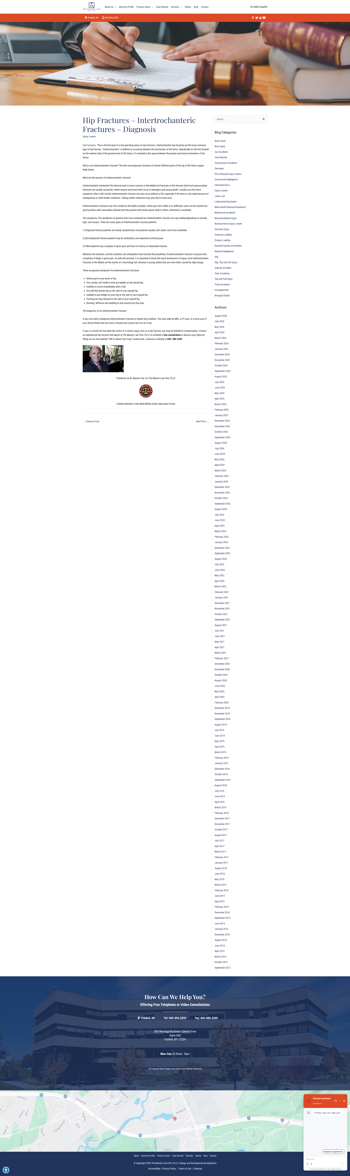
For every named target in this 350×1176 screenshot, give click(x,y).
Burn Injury (220, 146)
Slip (216, 256)
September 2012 (222, 967)
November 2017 (222, 824)
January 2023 (221, 542)
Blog (205, 1155)
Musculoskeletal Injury (225, 218)
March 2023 (220, 531)
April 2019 (219, 746)
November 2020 (222, 669)
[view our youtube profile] (264, 17)
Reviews (189, 1155)
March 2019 (220, 752)
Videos (198, 1155)
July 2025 (219, 382)
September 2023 (222, 503)
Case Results (221, 157)
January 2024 (221, 481)
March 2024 (220, 470)
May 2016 (219, 879)
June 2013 (220, 945)
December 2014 (222, 912)
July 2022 (219, 564)
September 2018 (222, 779)
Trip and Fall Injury (224, 279)
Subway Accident (223, 268)
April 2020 (219, 697)
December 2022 (222, 547)
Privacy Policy (169, 1168)
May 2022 (219, 575)
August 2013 (221, 940)
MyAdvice (211, 1163)
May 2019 (219, 741)
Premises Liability (223, 234)
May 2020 (219, 691)
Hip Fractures (89, 145)
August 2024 (221, 443)
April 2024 (219, 465)
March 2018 (220, 807)
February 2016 (222, 890)
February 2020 (222, 702)
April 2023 (219, 525)
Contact (213, 1155)
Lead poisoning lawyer (225, 201)
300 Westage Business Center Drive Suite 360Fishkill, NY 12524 (175, 1035)
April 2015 (219, 901)
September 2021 (222, 619)
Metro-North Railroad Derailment (230, 207)
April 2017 (219, 846)
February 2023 (222, 536)
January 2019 (221, 763)
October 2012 (221, 962)
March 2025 (220, 404)
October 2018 (221, 774)
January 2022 (221, 597)
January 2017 (221, 862)
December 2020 (222, 663)
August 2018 (221, 785)
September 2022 (222, 553)
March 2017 (220, 851)
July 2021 (219, 630)
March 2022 (220, 586)
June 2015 (220, 895)
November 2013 (222, 934)
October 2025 (221, 365)
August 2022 (221, 558)
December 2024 (222, 420)
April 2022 (219, 581)
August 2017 (221, 835)
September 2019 (222, 719)
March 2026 (220, 337)
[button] (114, 7)
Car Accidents (221, 151)
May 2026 (219, 326)
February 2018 (222, 813)
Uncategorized (221, 290)
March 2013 (220, 956)
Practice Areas (163, 1155)
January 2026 (221, 349)
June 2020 (220, 686)
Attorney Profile (148, 1155)
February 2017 (222, 857)
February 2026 (222, 343)
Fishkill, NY (148, 1018)
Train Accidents (222, 273)
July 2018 (219, 790)
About (136, 1155)
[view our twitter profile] (257, 17)
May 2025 (219, 393)
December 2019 (222, 708)
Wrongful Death (222, 295)
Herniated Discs (222, 185)
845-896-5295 (111, 17)
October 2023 (221, 498)
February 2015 (222, 907)
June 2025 (220, 387)
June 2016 (220, 873)
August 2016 (221, 868)
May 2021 (219, 641)
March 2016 (220, 884)
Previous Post (91, 421)
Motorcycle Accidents (225, 212)
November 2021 (222, 608)
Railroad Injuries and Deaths (228, 245)
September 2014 (222, 918)
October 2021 (221, 614)
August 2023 (221, 509)
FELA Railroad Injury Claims (228, 174)
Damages (219, 168)
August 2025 (221, 376)
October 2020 (221, 675)
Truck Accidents (222, 284)
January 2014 (221, 929)
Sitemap (197, 1168)
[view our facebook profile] (253, 17)
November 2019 (222, 713)
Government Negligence (226, 179)
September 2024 (222, 437)
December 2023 (222, 487)
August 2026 (221, 315)
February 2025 (222, 409)
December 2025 (222, 354)
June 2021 (220, 636)
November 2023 (222, 492)
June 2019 (220, 735)
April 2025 (219, 398)
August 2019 (221, 724)
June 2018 (220, 796)
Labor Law (220, 196)
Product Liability (222, 240)
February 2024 (222, 476)
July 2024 (219, 448)
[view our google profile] (260, 17)
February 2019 (222, 757)
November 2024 (222, 426)
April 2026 (219, 332)
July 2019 (219, 730)
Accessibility (154, 1168)
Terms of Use (185, 1168)
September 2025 (222, 371)
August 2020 (221, 680)
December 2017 (222, 818)
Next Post (202, 421)
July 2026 (219, 321)
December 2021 (222, 603)
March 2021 (220, 652)
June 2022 (220, 569)
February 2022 (222, 592)
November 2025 (222, 360)
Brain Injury (220, 140)
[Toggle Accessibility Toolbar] (6, 1170)
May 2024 (219, 459)
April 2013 (219, 951)
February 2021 (222, 658)
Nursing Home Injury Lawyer (228, 223)
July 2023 (219, 514)
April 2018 (219, 802)
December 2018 (222, 768)
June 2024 (220, 454)
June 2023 (220, 520)
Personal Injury (222, 229)
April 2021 (219, 647)
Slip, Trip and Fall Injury (226, 262)
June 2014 (220, 923)
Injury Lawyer (89, 136)
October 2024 (221, 431)
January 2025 (221, 415)
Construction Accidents (226, 162)
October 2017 (221, 829)
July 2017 (219, 840)
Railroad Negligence (224, 251)
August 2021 (221, 625)
